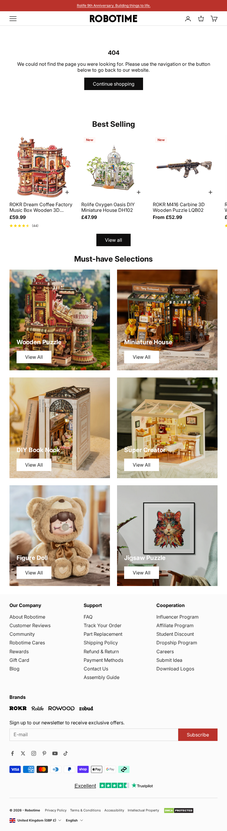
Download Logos (175, 669)
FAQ (88, 617)
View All (34, 357)
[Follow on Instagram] (34, 753)
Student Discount (175, 634)
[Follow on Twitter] (23, 753)
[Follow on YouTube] (55, 753)
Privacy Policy (56, 810)
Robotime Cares (27, 643)
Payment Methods (103, 660)
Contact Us (96, 669)
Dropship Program (176, 643)
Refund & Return (101, 651)
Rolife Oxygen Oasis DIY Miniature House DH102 (108, 207)
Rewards (19, 651)
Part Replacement (103, 634)
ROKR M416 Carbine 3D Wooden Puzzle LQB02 (179, 207)
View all (113, 240)
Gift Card (19, 660)
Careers (165, 651)
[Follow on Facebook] (12, 753)
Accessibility (114, 810)
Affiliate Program (175, 625)
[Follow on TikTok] (66, 753)
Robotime (32, 810)
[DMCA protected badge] (179, 811)
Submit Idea (169, 660)
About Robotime (27, 617)
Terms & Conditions (85, 810)
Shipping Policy (101, 643)
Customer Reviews (30, 625)
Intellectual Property (143, 810)
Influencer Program (177, 617)
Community (22, 634)
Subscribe (198, 735)
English (72, 820)
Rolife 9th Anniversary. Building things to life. (113, 5)
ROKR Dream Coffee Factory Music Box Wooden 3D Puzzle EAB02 (40, 207)
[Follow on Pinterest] (44, 753)
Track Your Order (102, 625)
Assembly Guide (101, 677)
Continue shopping (113, 84)
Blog (14, 669)
